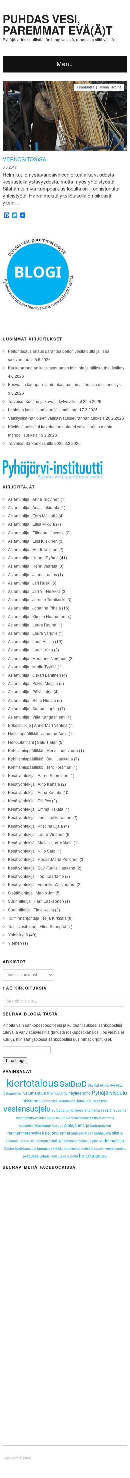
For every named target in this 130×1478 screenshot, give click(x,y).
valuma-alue (34, 1093)
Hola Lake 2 (60, 1156)
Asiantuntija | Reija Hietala (32, 700)
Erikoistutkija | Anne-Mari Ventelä (38, 725)
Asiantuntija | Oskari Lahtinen (34, 675)
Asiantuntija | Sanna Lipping (33, 708)
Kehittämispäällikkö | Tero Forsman (39, 767)
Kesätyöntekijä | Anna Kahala (34, 792)
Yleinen (15, 943)
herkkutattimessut (66, 1148)
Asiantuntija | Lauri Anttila (31, 641)
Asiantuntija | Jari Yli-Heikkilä (34, 591)
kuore (25, 1141)
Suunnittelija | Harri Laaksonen (36, 901)
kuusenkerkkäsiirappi (35, 1125)
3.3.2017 (10, 167)
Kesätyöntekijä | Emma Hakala (35, 809)
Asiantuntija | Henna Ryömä (98, 87)
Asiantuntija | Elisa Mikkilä (31, 524)
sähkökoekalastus (77, 1141)
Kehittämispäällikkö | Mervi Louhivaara (43, 750)
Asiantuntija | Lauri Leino (30, 649)
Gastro (9, 1148)
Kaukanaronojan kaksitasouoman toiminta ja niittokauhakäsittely (66, 367)
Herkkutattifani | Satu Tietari (33, 742)
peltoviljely (31, 1156)
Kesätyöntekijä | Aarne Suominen (38, 775)
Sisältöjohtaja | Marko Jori (31, 892)
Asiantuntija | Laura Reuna (32, 624)
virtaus (45, 1156)
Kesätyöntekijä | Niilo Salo (31, 851)
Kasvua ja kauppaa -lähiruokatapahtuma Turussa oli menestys (64, 384)
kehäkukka (102, 1133)
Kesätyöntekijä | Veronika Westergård (42, 884)
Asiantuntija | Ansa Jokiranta (33, 507)
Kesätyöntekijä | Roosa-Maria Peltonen (43, 859)
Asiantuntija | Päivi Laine (30, 691)
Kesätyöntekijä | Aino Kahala (34, 784)
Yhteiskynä (18, 934)
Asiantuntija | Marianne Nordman (38, 658)
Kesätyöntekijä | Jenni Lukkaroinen (39, 817)
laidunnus (106, 1118)
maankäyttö (25, 1118)
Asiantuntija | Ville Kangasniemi (36, 717)
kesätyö (56, 1140)
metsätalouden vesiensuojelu (103, 1148)
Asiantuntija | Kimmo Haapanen (36, 616)
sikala (117, 1133)
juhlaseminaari (82, 1133)
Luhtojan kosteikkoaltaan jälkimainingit (43, 409)
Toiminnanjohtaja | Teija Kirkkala (37, 918)
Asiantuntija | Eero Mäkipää (33, 515)
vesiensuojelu (27, 1108)
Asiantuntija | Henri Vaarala (32, 566)
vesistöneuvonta (113, 1110)
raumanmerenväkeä (25, 1133)
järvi (95, 1141)
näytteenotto (79, 1093)
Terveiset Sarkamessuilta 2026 (36, 443)
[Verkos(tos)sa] (65, 117)
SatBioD (73, 1083)
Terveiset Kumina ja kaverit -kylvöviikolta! (45, 401)
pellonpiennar (57, 1133)
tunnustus (44, 1148)
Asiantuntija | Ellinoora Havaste (36, 532)
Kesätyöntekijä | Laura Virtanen (36, 834)
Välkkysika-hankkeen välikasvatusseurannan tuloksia (56, 418)
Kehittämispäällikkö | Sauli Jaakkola (40, 758)
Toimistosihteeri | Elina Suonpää (37, 926)
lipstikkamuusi (25, 1148)
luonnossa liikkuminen (58, 1101)
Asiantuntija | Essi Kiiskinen (33, 541)
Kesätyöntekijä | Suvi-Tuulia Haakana (41, 868)
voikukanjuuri (45, 1118)
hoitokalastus (93, 1155)
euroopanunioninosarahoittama (76, 1110)
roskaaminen (12, 1093)
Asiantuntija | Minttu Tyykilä (32, 666)
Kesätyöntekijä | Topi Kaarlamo (36, 876)
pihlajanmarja (76, 1125)
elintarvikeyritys (111, 1085)
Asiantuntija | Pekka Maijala (33, 683)
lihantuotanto (57, 1093)
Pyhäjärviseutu (109, 1092)
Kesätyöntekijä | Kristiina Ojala (35, 826)
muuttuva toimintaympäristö (77, 1118)
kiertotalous (33, 1082)
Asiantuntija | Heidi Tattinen (32, 549)
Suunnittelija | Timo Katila (31, 909)
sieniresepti (39, 1141)
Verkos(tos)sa (24, 159)
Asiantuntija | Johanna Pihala (34, 607)
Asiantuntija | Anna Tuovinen (34, 499)
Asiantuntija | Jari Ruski (29, 583)
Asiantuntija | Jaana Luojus (32, 574)
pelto (74, 1156)
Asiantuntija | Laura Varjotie (33, 633)
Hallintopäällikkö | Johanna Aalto (38, 733)
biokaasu (13, 1141)
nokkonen (32, 1100)
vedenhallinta (111, 1140)
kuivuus (57, 1125)
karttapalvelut (100, 1125)
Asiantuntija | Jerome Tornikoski (36, 599)
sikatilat (93, 1085)
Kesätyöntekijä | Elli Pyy (29, 800)
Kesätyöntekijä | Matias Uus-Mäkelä (40, 842)
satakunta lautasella (91, 1101)
